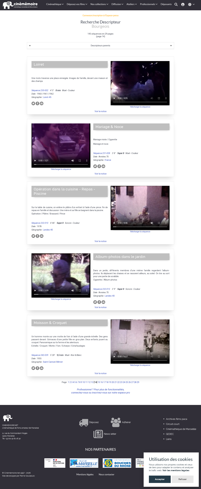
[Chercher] (176, 4)
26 (129, 382)
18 (107, 382)
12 (89, 382)
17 (104, 382)
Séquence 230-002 (39, 90)
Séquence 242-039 (39, 355)
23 (121, 382)
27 (132, 382)
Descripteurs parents (100, 45)
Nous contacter (106, 474)
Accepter (160, 479)
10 (84, 382)
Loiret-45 (47, 97)
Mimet (60, 362)
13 (92, 382)
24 (124, 382)
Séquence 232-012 (101, 289)
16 (101, 382)
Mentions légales (85, 474)
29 (138, 382)
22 (118, 382)
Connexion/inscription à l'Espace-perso (101, 15)
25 (127, 382)
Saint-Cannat (49, 362)
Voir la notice (101, 111)
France (108, 160)
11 (86, 382)
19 (110, 382)
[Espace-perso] (183, 4)
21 (115, 382)
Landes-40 (48, 230)
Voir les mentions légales (175, 470)
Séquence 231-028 (101, 153)
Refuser (182, 479)
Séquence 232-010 (39, 223)
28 (135, 382)
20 (113, 382)
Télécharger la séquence (140, 107)
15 (99, 382)
